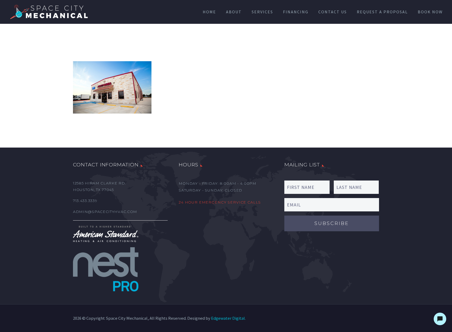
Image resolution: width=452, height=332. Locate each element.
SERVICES (262, 11)
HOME (209, 11)
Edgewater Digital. (228, 318)
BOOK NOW (430, 11)
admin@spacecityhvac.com (105, 211)
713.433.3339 (85, 200)
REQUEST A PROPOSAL (382, 11)
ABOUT (234, 11)
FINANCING (295, 11)
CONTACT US (332, 11)
